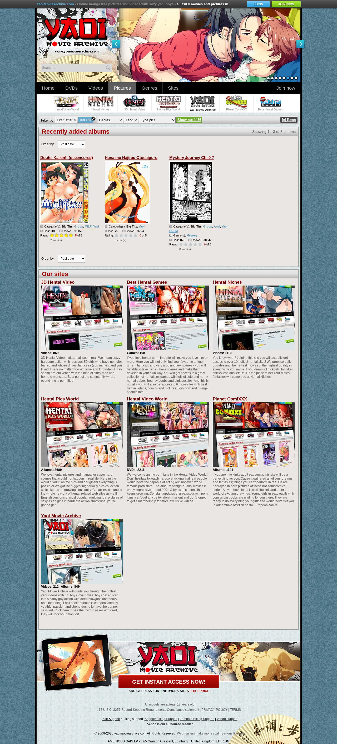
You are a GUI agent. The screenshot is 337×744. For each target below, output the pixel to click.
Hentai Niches (227, 282)
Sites (173, 88)
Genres (149, 88)
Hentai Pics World (60, 399)
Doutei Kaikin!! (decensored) (66, 157)
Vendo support (227, 719)
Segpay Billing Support (161, 719)
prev (116, 44)
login (258, 4)
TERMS (235, 710)
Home (48, 88)
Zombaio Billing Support (197, 719)
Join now (285, 88)
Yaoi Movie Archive (61, 515)
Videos (95, 88)
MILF (88, 226)
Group (78, 226)
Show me (189, 120)
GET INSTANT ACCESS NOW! (169, 682)
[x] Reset (289, 120)
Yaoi (96, 226)
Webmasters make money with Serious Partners (211, 733)
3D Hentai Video (58, 282)
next (300, 44)
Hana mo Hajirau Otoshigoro (131, 157)
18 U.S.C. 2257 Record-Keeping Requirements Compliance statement (149, 710)
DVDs (71, 88)
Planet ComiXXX (230, 399)
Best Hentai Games (147, 282)
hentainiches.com (77, 35)
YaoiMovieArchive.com (55, 4)
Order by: (47, 144)
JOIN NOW (286, 4)
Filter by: (47, 120)
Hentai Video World (147, 399)
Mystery (192, 235)
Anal (217, 226)
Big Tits (85, 119)
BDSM (173, 231)
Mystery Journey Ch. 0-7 (191, 157)
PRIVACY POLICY (214, 710)
